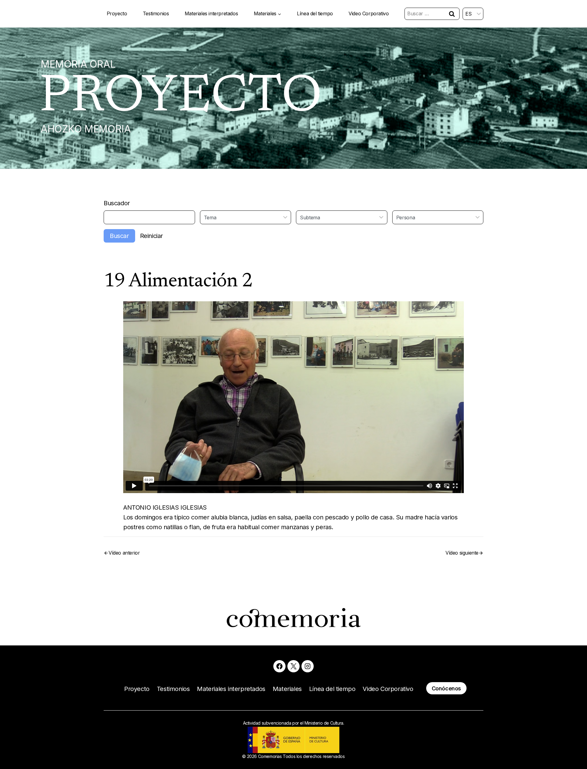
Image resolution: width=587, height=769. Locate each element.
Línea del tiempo (315, 13)
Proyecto (117, 13)
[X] (293, 666)
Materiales (287, 689)
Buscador (117, 203)
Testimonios (156, 13)
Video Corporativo (369, 13)
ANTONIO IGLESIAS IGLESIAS (165, 507)
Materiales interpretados (211, 13)
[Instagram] (307, 666)
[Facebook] (279, 666)
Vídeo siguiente (461, 553)
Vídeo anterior (124, 553)
